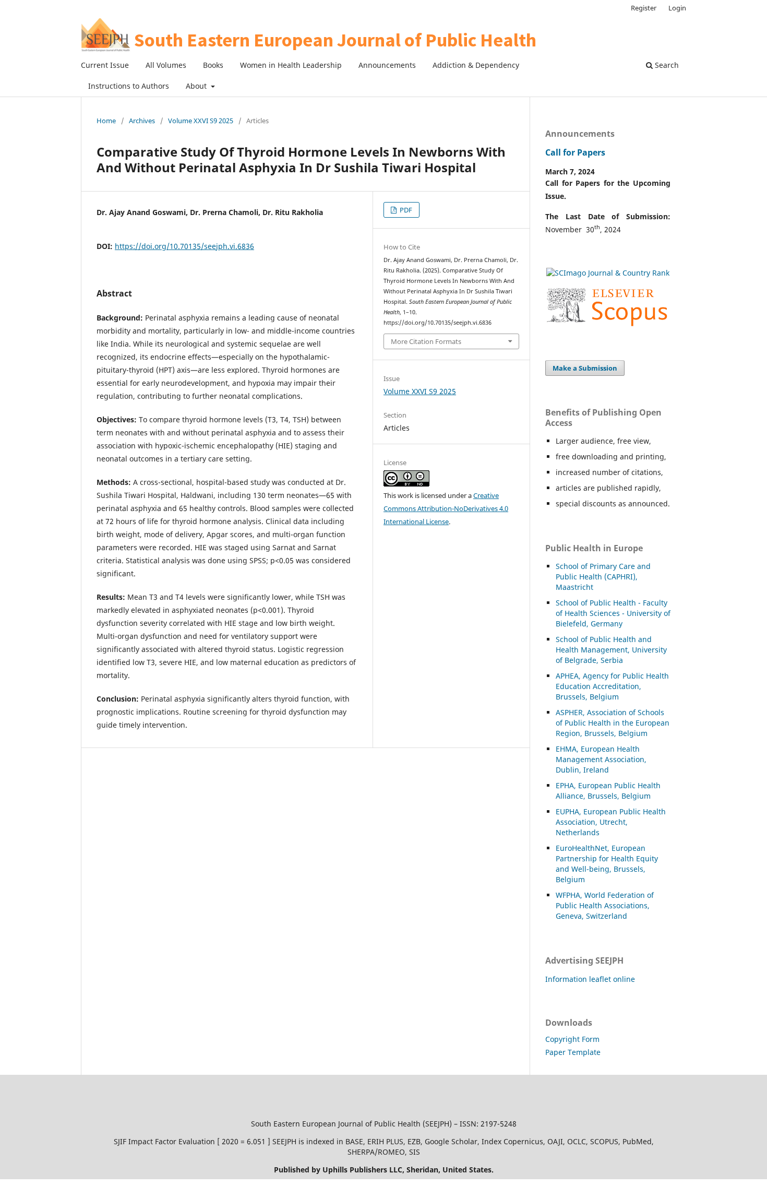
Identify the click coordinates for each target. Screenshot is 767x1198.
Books (213, 65)
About (197, 86)
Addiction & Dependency (476, 65)
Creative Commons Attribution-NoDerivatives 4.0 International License (446, 508)
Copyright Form (572, 1039)
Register (643, 8)
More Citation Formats (426, 341)
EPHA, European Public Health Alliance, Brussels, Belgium (608, 790)
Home (106, 120)
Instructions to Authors (128, 86)
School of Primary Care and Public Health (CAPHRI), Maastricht (603, 576)
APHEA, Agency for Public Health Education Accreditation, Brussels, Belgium (612, 686)
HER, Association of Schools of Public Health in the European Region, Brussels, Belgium (612, 722)
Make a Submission (585, 368)
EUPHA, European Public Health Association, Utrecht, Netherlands (611, 821)
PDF (405, 210)
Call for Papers (575, 152)
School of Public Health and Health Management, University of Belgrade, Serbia (611, 649)
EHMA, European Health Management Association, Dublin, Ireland (601, 759)
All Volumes (166, 65)
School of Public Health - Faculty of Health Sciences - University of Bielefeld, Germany (613, 613)
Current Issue (105, 65)
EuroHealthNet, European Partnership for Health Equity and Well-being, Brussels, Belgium (607, 863)
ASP (562, 712)
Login (677, 8)
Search (666, 65)
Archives (142, 120)
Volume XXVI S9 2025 (200, 120)
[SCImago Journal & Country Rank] (607, 273)
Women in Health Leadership (291, 65)
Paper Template (573, 1052)
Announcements (387, 65)
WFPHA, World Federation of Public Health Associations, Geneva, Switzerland (605, 905)
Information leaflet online (590, 979)
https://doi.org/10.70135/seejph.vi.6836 (184, 246)
